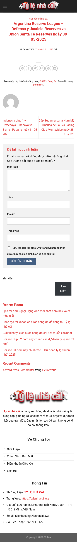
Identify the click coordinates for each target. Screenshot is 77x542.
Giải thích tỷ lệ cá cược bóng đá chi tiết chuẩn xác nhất (37, 333)
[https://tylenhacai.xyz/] (39, 6)
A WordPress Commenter (18, 370)
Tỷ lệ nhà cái (12, 411)
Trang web (13, 230)
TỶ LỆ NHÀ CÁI (34, 492)
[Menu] (5, 6)
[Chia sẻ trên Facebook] (29, 68)
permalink (38, 84)
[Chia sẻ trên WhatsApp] (22, 68)
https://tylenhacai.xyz (35, 498)
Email (11, 214)
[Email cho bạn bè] (42, 68)
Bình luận (13, 166)
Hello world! (49, 370)
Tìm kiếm (8, 278)
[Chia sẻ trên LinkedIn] (55, 68)
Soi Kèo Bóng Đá (38, 19)
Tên (10, 197)
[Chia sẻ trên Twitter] (35, 68)
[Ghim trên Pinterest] (48, 68)
